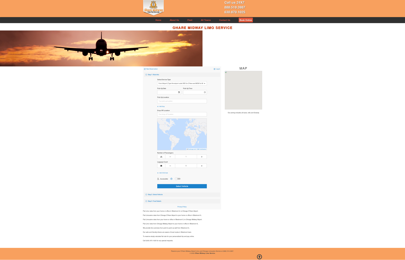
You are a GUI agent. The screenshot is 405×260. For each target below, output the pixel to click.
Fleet (189, 20)
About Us (174, 20)
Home (158, 20)
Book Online (246, 20)
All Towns (206, 20)
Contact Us (224, 20)
